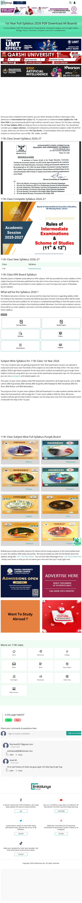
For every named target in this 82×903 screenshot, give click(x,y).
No (17, 720)
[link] (19, 2)
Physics (29, 462)
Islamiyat (29, 543)
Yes (8, 720)
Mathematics (71, 462)
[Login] (74, 2)
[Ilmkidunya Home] (6, 3)
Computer (70, 543)
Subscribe (61, 811)
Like (21, 811)
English (29, 516)
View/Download (34, 268)
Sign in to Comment (74, 733)
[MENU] (79, 2)
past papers (16, 376)
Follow (20, 834)
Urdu (68, 516)
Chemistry (70, 489)
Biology (29, 489)
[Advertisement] (41, 95)
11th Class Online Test (72, 556)
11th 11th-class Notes (25, 556)
